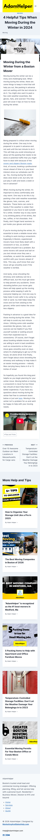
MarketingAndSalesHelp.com (16, 824)
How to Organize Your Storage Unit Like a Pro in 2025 (18, 515)
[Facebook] (7, 835)
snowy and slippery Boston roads (17, 163)
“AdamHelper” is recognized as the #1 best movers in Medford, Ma (19, 606)
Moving (20, 13)
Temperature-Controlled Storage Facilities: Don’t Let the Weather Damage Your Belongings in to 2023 (29, 455)
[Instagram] (5, 835)
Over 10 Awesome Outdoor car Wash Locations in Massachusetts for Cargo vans (10, 452)
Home (7, 802)
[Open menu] (35, 6)
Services (9, 805)
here (20, 398)
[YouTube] (9, 835)
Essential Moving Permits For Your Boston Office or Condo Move (18, 751)
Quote (8, 811)
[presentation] (20, 496)
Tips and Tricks (10, 434)
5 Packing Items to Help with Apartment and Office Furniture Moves (20, 653)
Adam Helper (11, 522)
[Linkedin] (3, 835)
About (8, 808)
